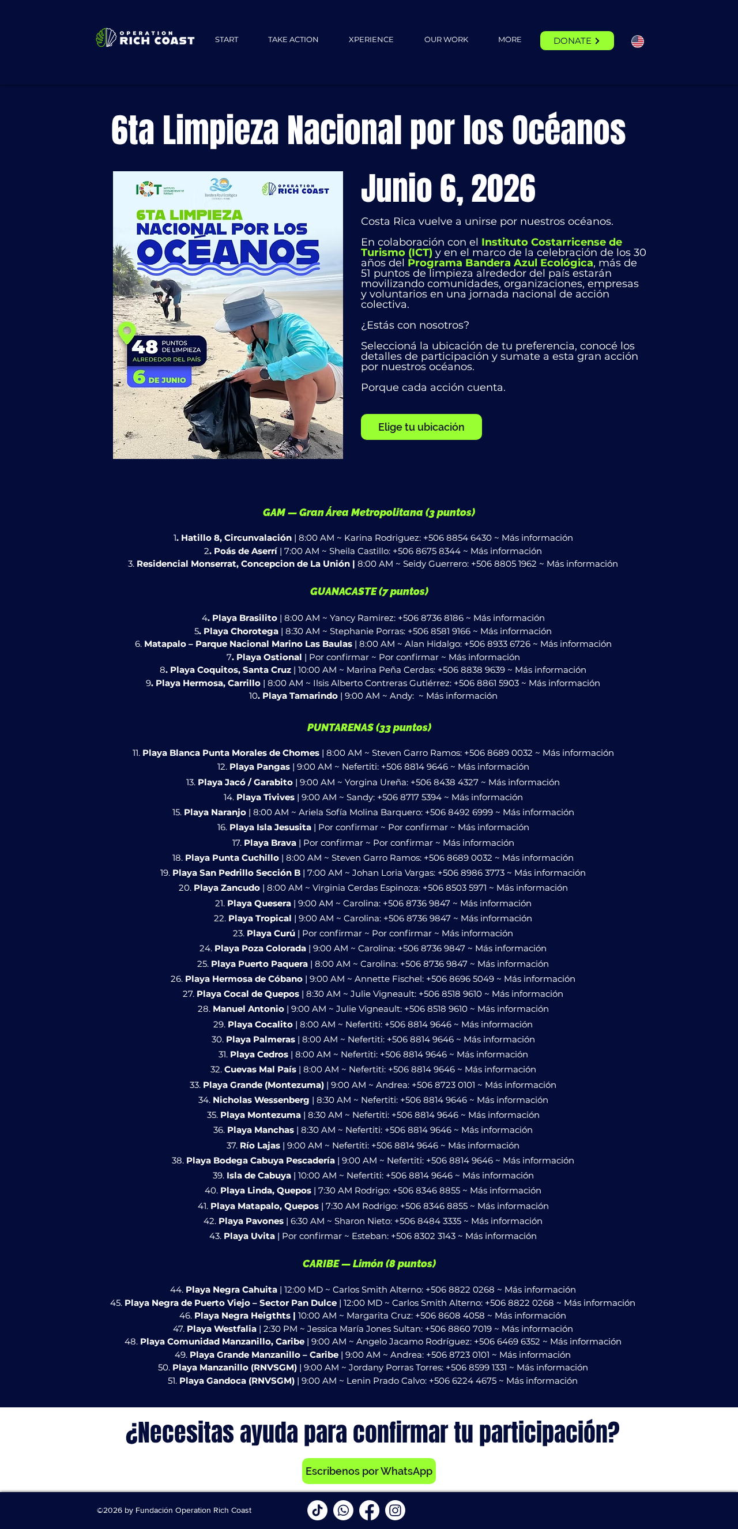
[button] (293, 39)
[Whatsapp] (343, 1510)
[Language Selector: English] (655, 41)
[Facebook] (369, 1510)
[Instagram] (395, 1510)
